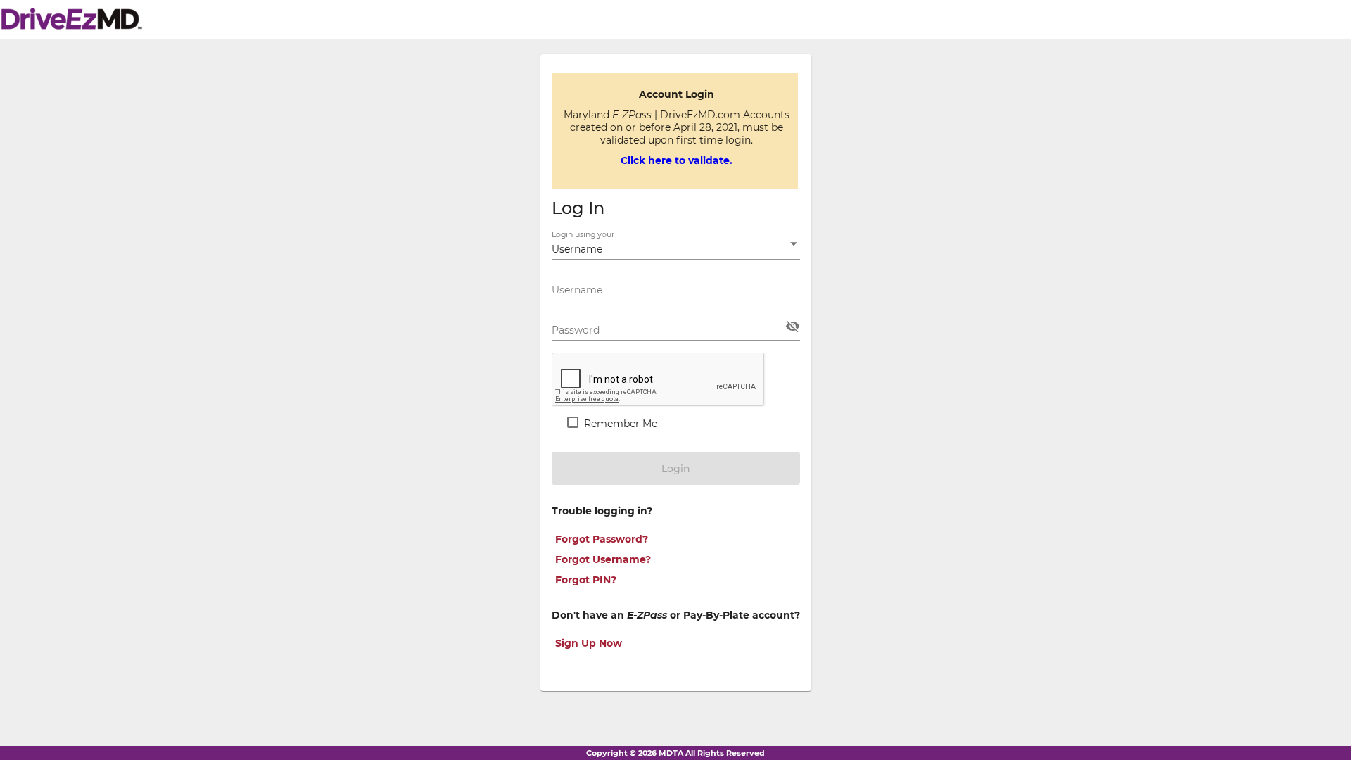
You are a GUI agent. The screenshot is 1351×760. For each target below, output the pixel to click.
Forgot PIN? (585, 580)
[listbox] (676, 249)
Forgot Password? (601, 539)
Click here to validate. (676, 160)
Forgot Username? (603, 559)
